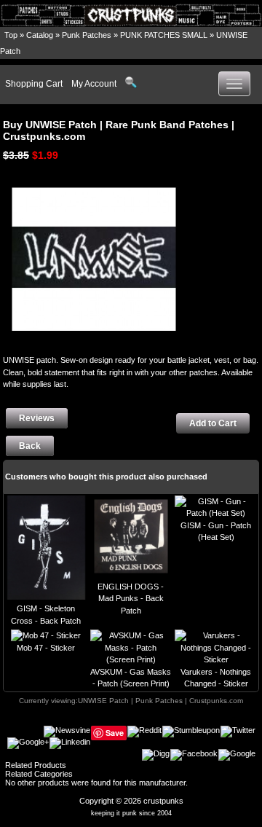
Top (10, 35)
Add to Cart (213, 423)
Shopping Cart (34, 84)
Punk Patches (86, 35)
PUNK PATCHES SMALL (163, 35)
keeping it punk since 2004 (131, 813)
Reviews (37, 418)
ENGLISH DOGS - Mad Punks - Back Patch (131, 598)
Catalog (39, 35)
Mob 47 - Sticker (46, 647)
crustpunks (163, 800)
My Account (93, 84)
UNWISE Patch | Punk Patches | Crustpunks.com (160, 701)
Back (30, 446)
